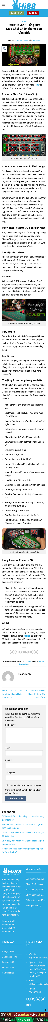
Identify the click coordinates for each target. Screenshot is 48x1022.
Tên (7, 748)
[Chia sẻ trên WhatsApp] (12, 652)
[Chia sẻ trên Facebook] (17, 652)
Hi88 (4, 879)
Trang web (10, 773)
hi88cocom (36, 40)
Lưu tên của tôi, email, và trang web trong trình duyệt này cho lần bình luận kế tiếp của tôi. (23, 789)
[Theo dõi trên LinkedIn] (43, 999)
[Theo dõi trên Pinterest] (38, 999)
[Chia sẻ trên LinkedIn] (36, 652)
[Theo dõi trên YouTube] (28, 1005)
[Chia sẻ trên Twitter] (21, 652)
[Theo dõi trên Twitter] (33, 999)
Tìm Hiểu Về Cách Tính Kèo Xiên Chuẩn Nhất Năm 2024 (12, 694)
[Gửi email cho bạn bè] (26, 652)
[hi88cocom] (24, 4)
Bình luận (10, 725)
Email (8, 760)
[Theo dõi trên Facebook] (28, 999)
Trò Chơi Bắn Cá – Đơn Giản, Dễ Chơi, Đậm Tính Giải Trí (35, 694)
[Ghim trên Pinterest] (31, 652)
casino (24, 21)
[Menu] (3, 4)
